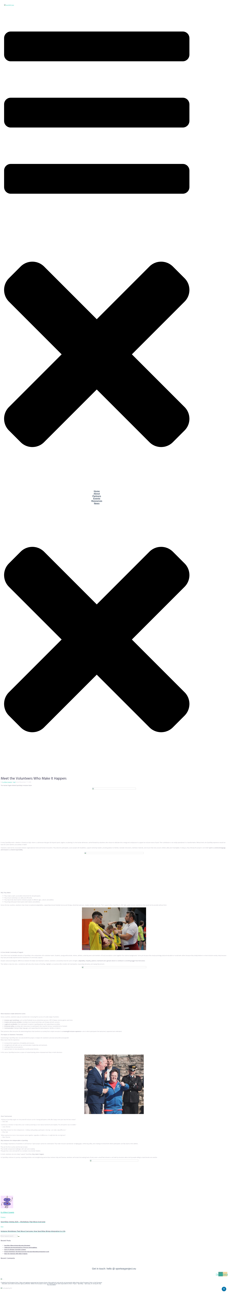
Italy (14, 782)
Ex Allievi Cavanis (7, 782)
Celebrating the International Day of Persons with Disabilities (20, 1248)
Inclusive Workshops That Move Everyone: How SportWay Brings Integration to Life (26, 1252)
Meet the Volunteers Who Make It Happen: (16, 1254)
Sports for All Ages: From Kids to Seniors (15, 1250)
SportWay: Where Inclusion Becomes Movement (17, 1246)
